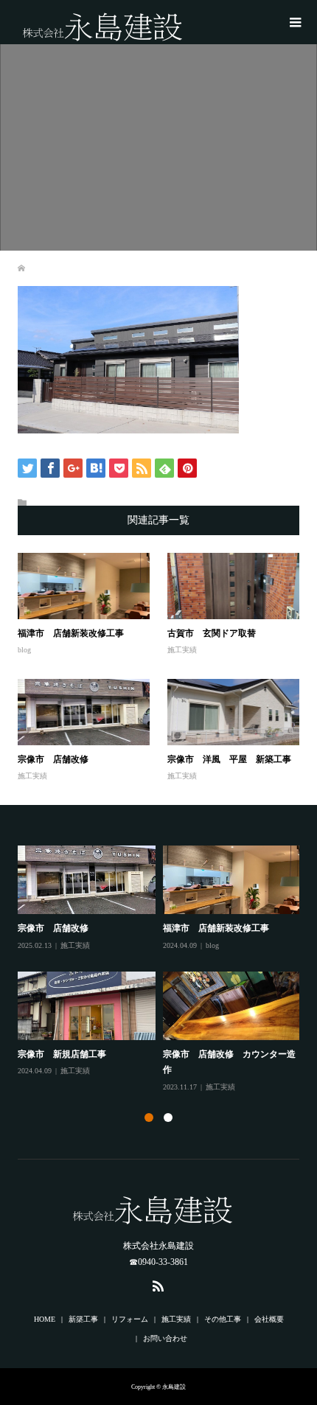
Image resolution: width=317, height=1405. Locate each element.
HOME (44, 1319)
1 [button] (148, 1117)
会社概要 (269, 1319)
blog (24, 650)
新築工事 (83, 1319)
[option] (162, 970)
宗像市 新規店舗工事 (62, 1054)
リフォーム (129, 1319)
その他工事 (222, 1319)
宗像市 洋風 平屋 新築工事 (229, 759)
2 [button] (168, 1117)
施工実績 (182, 650)
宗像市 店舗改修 (53, 759)
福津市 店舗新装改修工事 (71, 633)
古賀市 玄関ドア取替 (211, 633)
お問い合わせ (165, 1338)
